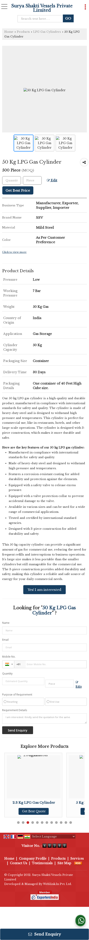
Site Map (64, 863)
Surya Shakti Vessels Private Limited (42, 8)
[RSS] (78, 863)
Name (6, 623)
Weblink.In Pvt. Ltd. (57, 884)
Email (5, 640)
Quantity (7, 673)
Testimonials (42, 863)
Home (8, 31)
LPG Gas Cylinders (47, 31)
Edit (53, 180)
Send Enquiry (47, 934)
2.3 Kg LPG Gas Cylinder (32, 802)
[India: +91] (8, 664)
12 (70, 822)
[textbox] (41, 18)
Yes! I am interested (44, 590)
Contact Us (18, 863)
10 (61, 822)
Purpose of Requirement (17, 694)
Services (77, 858)
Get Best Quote (32, 811)
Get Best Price (18, 190)
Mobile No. (9, 656)
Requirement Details (14, 710)
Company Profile (32, 858)
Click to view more (14, 252)
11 (66, 822)
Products (23, 31)
